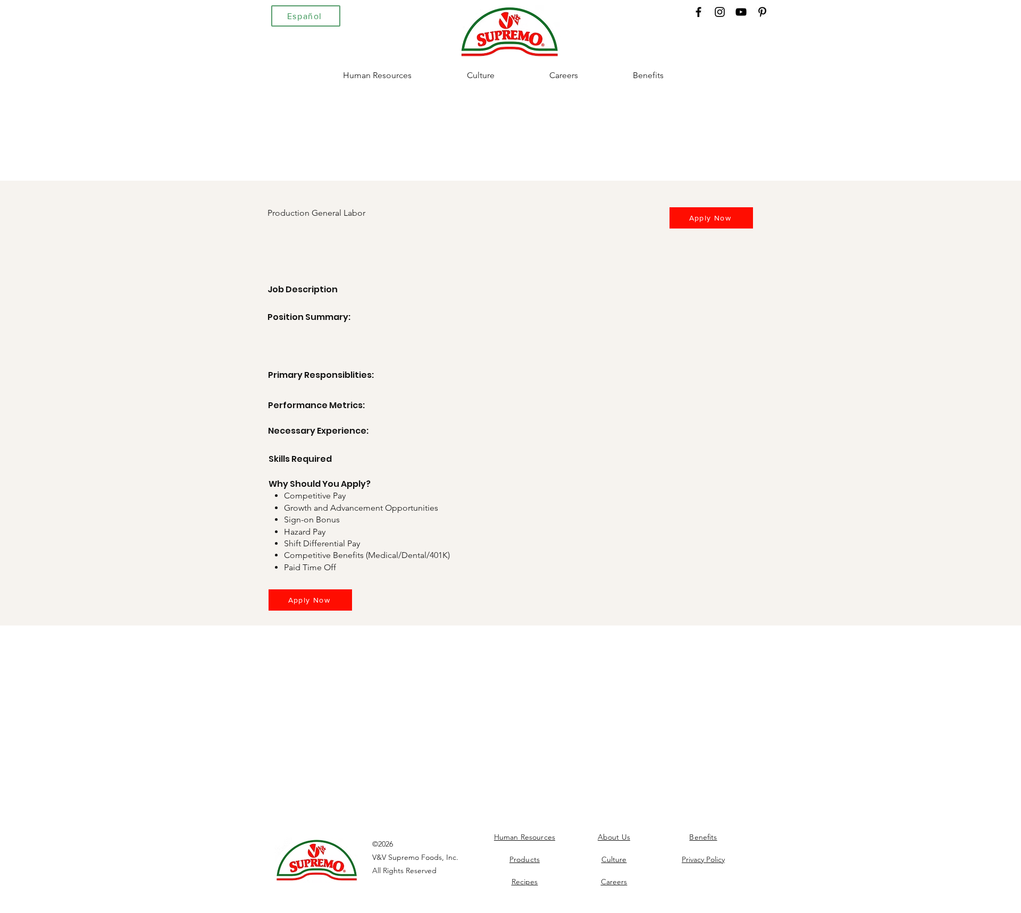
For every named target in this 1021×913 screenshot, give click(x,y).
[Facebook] (698, 12)
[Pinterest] (762, 12)
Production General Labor (316, 213)
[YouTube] (741, 12)
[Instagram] (719, 12)
